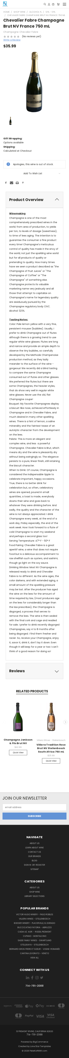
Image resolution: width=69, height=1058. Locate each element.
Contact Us (34, 851)
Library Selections (34, 896)
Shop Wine (34, 891)
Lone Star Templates (40, 1046)
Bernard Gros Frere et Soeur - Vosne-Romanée (34, 949)
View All (34, 957)
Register (40, 864)
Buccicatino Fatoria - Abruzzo (34, 927)
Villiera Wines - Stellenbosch (34, 918)
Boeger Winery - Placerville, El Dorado (34, 923)
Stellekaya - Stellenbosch (34, 944)
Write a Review (11, 40)
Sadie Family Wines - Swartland (34, 940)
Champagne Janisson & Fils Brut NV (18, 741)
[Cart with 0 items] (58, 4)
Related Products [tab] (32, 691)
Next (65, 722)
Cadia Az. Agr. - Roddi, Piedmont (34, 931)
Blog (34, 860)
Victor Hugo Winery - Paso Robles (34, 914)
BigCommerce (40, 1041)
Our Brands (34, 856)
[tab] (34, 200)
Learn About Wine (34, 847)
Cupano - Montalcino (34, 936)
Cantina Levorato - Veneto (34, 953)
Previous (4, 722)
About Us (35, 843)
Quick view (18, 752)
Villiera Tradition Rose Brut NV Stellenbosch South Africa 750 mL (51, 748)
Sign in (28, 864)
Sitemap (34, 869)
